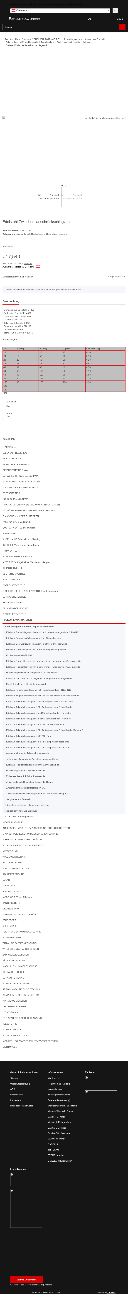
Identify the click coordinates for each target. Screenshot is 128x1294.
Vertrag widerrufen (26, 1279)
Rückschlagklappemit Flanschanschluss (25, 770)
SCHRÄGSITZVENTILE (14, 597)
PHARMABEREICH (11, 458)
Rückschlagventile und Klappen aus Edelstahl (29, 626)
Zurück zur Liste (12, 39)
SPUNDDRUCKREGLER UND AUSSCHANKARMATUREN (30, 834)
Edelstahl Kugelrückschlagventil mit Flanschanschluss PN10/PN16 (38, 690)
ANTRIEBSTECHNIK (12, 862)
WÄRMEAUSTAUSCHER (14, 1001)
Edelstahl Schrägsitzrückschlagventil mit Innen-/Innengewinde (36, 644)
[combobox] (60, 10)
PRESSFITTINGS (11, 493)
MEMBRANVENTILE (12, 822)
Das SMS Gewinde (57, 1128)
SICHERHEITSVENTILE (14, 614)
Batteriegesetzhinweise (21, 1105)
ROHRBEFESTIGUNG (13, 874)
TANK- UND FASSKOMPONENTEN (19, 943)
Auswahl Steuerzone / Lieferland (18, 266)
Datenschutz (16, 1094)
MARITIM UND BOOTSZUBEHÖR (19, 914)
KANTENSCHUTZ (11, 903)
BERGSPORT (9, 920)
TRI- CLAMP (54, 1149)
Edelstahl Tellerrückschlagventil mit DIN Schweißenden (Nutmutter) (39, 713)
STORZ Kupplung (56, 1155)
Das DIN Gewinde (56, 1117)
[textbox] (60, 11)
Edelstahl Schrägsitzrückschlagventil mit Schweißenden (33, 638)
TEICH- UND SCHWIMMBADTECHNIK (21, 931)
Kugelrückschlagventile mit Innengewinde (26, 684)
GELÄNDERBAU (10, 908)
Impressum (15, 1100)
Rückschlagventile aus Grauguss (21, 811)
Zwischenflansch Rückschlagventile (25, 776)
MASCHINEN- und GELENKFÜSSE (19, 966)
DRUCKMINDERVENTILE (15, 608)
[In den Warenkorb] (4, 55)
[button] (100, 19)
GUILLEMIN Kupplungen (60, 1161)
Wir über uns (54, 1078)
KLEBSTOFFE (9, 1024)
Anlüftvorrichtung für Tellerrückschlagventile (27, 753)
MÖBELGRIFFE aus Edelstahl (17, 897)
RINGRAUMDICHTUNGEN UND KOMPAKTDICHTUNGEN (31, 504)
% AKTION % (8, 447)
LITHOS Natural (10, 1012)
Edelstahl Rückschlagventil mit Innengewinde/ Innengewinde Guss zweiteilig (43, 661)
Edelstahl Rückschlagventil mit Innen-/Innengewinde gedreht (36, 649)
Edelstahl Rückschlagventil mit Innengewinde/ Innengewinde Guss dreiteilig (43, 667)
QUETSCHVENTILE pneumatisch (18, 527)
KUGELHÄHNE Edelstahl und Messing (21, 539)
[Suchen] (122, 27)
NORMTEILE (8, 885)
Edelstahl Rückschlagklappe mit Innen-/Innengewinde (32, 764)
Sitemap (14, 1078)
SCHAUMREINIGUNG (13, 978)
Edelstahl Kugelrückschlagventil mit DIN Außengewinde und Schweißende (42, 695)
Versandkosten (55, 1089)
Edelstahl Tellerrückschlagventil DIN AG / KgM (28, 736)
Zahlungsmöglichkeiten (59, 1094)
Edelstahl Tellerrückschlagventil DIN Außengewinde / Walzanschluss (39, 701)
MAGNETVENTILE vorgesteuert (18, 816)
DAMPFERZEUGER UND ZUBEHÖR (20, 995)
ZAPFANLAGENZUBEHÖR (15, 954)
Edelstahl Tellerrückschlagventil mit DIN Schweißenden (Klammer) (38, 718)
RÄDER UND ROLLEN (13, 960)
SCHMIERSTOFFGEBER (14, 1035)
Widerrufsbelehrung (20, 1084)
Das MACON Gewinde (59, 1133)
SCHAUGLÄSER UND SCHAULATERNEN (23, 845)
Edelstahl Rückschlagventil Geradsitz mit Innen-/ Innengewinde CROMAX (42, 632)
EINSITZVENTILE (11, 579)
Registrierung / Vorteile (59, 1084)
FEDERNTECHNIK (11, 891)
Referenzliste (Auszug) (59, 1100)
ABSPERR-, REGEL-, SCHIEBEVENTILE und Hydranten (30, 591)
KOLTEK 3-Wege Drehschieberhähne (20, 545)
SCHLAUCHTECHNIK (13, 972)
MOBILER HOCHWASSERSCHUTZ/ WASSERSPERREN (30, 1041)
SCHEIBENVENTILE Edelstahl (17, 556)
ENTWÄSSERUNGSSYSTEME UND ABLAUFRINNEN (28, 510)
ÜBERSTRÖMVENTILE (13, 574)
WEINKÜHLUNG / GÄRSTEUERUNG (20, 949)
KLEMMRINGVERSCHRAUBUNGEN (20, 487)
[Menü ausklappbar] (4, 18)
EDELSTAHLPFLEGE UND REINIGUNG (22, 1018)
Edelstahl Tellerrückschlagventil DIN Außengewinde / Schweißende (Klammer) (44, 730)
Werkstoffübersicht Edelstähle (62, 1105)
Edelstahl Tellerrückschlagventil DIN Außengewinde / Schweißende (39, 707)
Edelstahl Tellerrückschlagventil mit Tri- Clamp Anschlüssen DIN (37, 741)
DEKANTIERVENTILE (13, 568)
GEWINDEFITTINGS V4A (15, 470)
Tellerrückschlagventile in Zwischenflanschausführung (32, 759)
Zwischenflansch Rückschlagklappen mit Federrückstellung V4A (37, 793)
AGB (12, 1089)
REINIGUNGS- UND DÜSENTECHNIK (21, 989)
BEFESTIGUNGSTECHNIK (15, 868)
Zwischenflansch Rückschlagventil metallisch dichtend (40, 234)
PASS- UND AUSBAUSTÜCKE (17, 522)
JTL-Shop (111, 1293)
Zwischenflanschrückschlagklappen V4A (26, 788)
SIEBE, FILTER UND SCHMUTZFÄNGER (22, 839)
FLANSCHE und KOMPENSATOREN (20, 516)
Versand (28, 263)
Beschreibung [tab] (10, 301)
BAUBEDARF (9, 533)
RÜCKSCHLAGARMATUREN (17, 620)
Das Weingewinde (57, 1138)
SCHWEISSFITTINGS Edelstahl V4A (20, 476)
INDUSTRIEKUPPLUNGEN (15, 464)
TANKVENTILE (9, 551)
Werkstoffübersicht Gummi (61, 1111)
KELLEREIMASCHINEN (14, 1006)
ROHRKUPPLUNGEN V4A (15, 499)
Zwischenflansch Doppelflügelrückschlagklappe (29, 782)
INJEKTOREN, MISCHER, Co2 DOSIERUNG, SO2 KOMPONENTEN (36, 828)
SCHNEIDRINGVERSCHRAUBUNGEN (21, 481)
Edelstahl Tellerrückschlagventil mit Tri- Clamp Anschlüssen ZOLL (38, 747)
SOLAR (6, 880)
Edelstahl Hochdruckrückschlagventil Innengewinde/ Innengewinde (39, 678)
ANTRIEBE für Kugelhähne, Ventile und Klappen (26, 562)
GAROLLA (53, 1144)
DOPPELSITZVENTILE (13, 585)
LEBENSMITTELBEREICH (15, 453)
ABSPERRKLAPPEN (12, 602)
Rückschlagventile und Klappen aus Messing (27, 805)
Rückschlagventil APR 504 (19, 655)
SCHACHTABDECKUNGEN (15, 983)
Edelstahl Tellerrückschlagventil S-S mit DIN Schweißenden (35, 724)
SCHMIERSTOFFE (11, 1029)
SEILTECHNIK (9, 926)
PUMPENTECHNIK (11, 937)
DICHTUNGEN (9, 1047)
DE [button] (89, 18)
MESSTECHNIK (10, 851)
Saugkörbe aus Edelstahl (18, 799)
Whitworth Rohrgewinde (59, 1122)
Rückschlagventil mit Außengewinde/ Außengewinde (32, 672)
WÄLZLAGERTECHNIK (13, 857)
